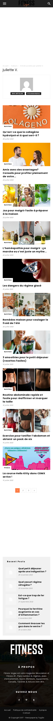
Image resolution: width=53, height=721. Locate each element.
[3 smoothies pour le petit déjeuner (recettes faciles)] (26, 342)
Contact (26, 713)
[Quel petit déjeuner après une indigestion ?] (10, 572)
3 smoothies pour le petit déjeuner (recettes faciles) (25, 359)
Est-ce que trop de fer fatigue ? (31, 597)
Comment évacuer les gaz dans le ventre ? (31, 625)
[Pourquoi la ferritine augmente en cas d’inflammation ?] (10, 612)
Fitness (7, 468)
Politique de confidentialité (24, 710)
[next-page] (34, 490)
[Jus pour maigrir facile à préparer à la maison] (26, 195)
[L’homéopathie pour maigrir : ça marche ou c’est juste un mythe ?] (26, 232)
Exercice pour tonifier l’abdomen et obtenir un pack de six (26, 437)
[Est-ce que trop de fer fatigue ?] (10, 599)
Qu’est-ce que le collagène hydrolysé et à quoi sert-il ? (21, 133)
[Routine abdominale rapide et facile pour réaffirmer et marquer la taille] (26, 379)
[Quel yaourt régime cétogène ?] (10, 586)
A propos (43, 710)
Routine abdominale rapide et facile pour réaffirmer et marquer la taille (25, 398)
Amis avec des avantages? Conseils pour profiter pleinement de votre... (25, 173)
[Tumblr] (34, 700)
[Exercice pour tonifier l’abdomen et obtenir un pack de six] (26, 420)
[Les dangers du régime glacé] (26, 270)
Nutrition (8, 126)
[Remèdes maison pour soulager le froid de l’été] (26, 304)
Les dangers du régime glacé (22, 285)
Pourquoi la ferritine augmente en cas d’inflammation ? (30, 611)
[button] (4, 3)
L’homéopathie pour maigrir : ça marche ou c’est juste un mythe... (25, 249)
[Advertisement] (26, 35)
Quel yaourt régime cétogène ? (30, 583)
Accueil (5, 66)
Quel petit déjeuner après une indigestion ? (32, 570)
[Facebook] (19, 700)
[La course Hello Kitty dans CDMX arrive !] (26, 458)
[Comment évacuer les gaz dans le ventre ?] (10, 627)
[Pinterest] (26, 700)
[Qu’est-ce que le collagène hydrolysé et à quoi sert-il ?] (26, 116)
